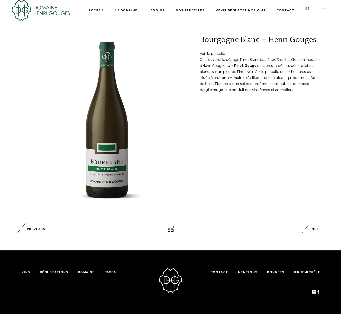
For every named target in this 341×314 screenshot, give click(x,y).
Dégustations (54, 272)
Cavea (110, 272)
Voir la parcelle (212, 54)
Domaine (86, 272)
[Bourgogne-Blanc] (106, 121)
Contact (219, 272)
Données (275, 272)
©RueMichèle (307, 272)
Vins (26, 272)
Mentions (247, 272)
